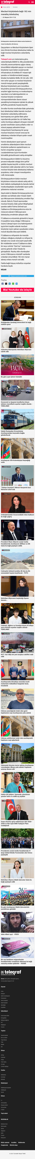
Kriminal (3, 1077)
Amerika (3, 1057)
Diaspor (3, 993)
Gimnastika (4, 1102)
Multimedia (21, 1142)
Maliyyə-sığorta (5, 1020)
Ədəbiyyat (3, 1090)
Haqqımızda (4, 1145)
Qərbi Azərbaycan (5, 996)
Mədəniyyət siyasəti (6, 1087)
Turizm (2, 1027)
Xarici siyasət (4, 1000)
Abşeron (3, 1130)
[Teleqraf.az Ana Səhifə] (7, 2)
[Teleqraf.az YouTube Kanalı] (17, 290)
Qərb (2, 1133)
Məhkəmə (3, 1074)
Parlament (3, 998)
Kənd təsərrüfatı (5, 1015)
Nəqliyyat (3, 1024)
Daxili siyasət (4, 1002)
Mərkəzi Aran (4, 1124)
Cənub (2, 1135)
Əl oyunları (3, 1107)
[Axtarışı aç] (29, 2)
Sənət (2, 1092)
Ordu (2, 991)
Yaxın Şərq (3, 1062)
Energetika (3, 1018)
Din (2, 1046)
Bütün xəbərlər (5, 1142)
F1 (1, 1100)
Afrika (2, 1055)
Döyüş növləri (4, 1105)
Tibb (2, 1042)
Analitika (3, 1007)
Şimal (2, 1128)
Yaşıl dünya (4, 1040)
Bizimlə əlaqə (14, 1145)
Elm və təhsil (4, 1037)
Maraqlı (3, 1079)
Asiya (2, 1059)
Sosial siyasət (4, 1035)
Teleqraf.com (6, 59)
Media (2, 1044)
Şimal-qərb (3, 1126)
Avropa (3, 1064)
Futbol (2, 1109)
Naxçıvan (3, 1137)
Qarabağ (3, 1005)
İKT (2, 1022)
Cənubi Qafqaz (4, 1066)
